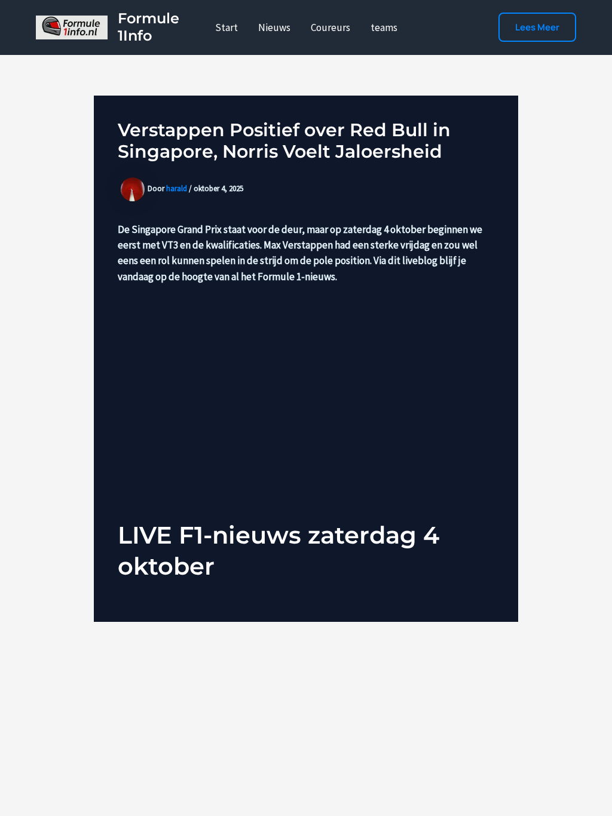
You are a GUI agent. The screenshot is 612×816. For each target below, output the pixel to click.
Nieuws (274, 27)
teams (384, 27)
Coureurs (330, 27)
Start (226, 27)
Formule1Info (148, 27)
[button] (537, 27)
